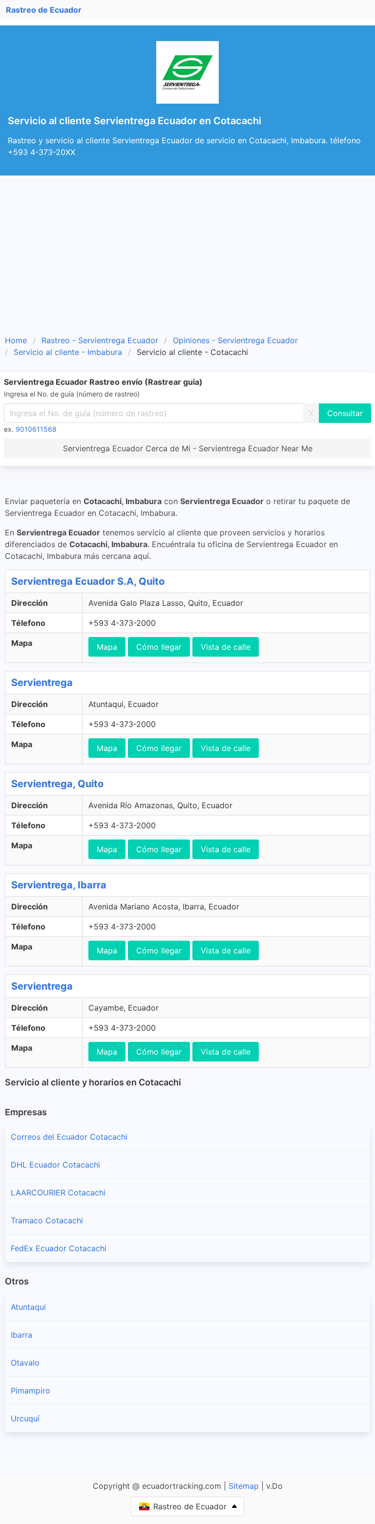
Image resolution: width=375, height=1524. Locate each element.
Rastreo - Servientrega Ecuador (100, 340)
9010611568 (36, 429)
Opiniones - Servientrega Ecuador (235, 340)
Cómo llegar (159, 647)
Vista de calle (225, 647)
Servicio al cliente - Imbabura (68, 352)
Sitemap (244, 1486)
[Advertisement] (187, 248)
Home (16, 340)
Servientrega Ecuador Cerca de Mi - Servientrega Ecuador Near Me (187, 448)
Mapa (107, 647)
